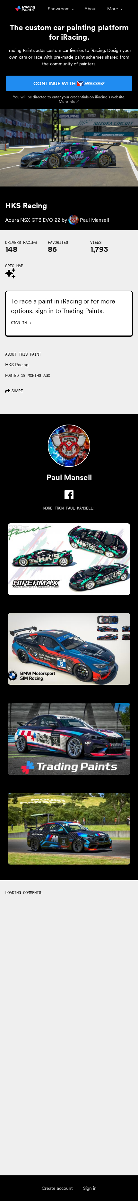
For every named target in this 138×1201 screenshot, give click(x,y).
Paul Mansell (79, 508)
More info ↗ (69, 101)
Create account (57, 1188)
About (90, 9)
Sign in (90, 1188)
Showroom (59, 9)
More (113, 9)
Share (17, 390)
